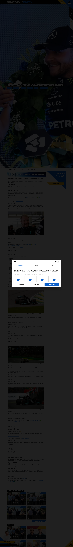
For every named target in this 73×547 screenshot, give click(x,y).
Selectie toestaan (36, 284)
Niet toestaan (21, 284)
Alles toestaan (52, 284)
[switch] (30, 280)
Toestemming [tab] (20, 265)
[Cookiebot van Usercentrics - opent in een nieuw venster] (54, 262)
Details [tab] (36, 265)
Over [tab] (52, 265)
